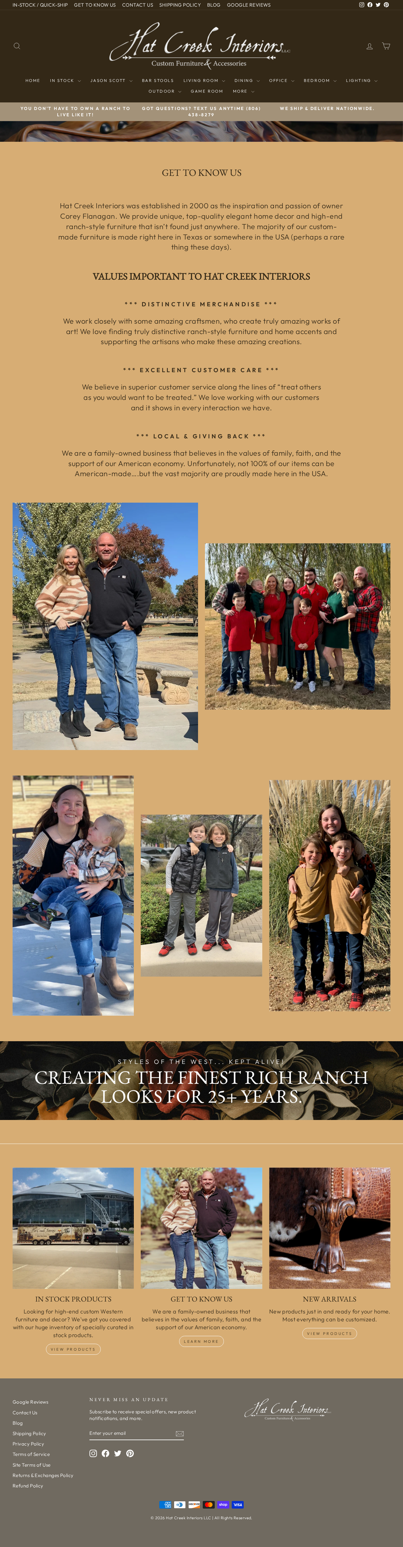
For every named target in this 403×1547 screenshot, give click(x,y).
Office (279, 80)
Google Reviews (30, 1402)
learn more (201, 1341)
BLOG (214, 5)
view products (329, 1333)
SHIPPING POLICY (180, 5)
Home (33, 80)
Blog (18, 1423)
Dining (245, 80)
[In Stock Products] (73, 1228)
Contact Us (25, 1413)
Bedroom (318, 80)
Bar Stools (158, 80)
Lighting (359, 80)
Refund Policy (28, 1486)
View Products (73, 1349)
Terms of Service (31, 1454)
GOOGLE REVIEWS (248, 5)
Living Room (202, 80)
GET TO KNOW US (95, 5)
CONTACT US (137, 5)
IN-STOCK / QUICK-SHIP (40, 5)
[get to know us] (201, 1228)
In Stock (63, 80)
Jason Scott (109, 80)
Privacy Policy (28, 1444)
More (241, 91)
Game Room (207, 91)
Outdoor (163, 91)
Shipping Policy (29, 1433)
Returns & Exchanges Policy (43, 1475)
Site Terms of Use (32, 1465)
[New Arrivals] (329, 1228)
